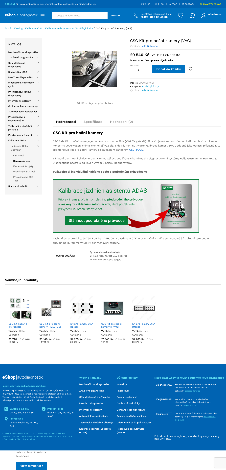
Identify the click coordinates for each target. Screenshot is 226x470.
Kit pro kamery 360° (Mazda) (143, 325)
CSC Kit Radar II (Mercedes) (17, 325)
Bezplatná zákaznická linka (156, 14)
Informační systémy (19, 100)
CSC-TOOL (136, 149)
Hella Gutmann (149, 46)
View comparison (31, 465)
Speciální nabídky (18, 186)
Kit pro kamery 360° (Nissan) (81, 325)
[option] (20, 324)
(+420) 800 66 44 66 (22, 412)
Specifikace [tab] (93, 121)
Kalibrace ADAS (17, 140)
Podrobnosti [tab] (66, 121)
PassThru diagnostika (20, 77)
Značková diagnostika (20, 57)
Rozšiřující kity (150, 86)
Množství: (134, 66)
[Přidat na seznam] (191, 69)
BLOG (161, 4)
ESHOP (146, 4)
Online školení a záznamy (22, 106)
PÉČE (174, 4)
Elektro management (20, 135)
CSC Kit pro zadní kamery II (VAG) (111, 325)
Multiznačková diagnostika (23, 52)
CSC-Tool (18, 155)
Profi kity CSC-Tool (24, 171)
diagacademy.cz (87, 4)
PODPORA (189, 4)
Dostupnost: (137, 60)
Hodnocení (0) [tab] (121, 121)
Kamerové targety (23, 166)
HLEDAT (115, 15)
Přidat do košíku (168, 69)
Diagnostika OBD (17, 72)
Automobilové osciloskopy (22, 111)
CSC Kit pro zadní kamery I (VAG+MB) (50, 325)
